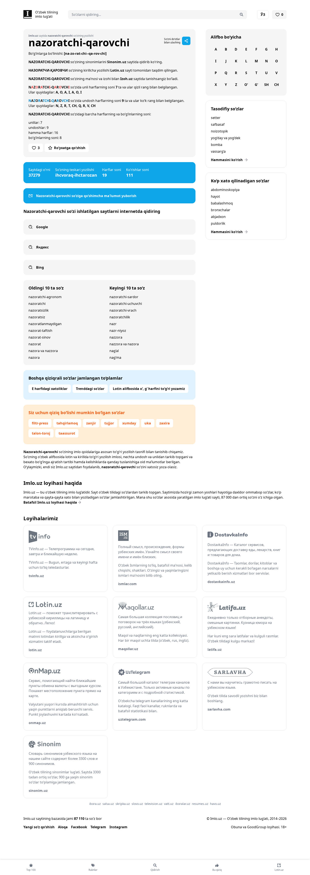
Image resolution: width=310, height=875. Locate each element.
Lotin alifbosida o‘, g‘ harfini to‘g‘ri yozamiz (149, 388)
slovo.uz (137, 804)
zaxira (164, 423)
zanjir (91, 423)
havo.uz (215, 804)
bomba (216, 144)
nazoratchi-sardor (123, 297)
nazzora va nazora (124, 344)
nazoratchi (37, 303)
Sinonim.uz (116, 62)
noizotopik (219, 131)
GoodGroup (256, 827)
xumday (129, 423)
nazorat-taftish (40, 330)
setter (215, 117)
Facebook (79, 827)
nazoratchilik (119, 317)
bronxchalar (220, 210)
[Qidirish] (241, 14)
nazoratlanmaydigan (45, 323)
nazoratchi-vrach (122, 310)
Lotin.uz (117, 70)
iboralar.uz (182, 804)
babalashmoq (222, 203)
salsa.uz (108, 804)
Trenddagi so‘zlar (90, 388)
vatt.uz (169, 804)
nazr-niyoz (117, 330)
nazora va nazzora (43, 350)
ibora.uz (95, 804)
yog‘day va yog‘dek (225, 138)
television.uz (153, 804)
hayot (215, 196)
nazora (34, 357)
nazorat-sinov (39, 337)
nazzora (115, 337)
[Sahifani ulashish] (186, 41)
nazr (113, 323)
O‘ (246, 84)
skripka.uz (123, 804)
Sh (266, 84)
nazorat (34, 344)
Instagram (118, 827)
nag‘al (114, 350)
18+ (284, 827)
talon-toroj (41, 433)
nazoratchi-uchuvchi (125, 303)
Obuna (236, 827)
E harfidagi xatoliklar (49, 388)
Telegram (98, 827)
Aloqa (63, 827)
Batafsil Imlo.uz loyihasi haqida (50, 502)
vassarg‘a (218, 151)
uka (147, 423)
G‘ (256, 84)
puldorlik (218, 223)
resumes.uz (200, 804)
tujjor (109, 423)
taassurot (67, 433)
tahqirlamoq (67, 423)
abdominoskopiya (225, 189)
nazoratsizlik (38, 310)
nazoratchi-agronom (45, 297)
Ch (276, 84)
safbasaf (218, 124)
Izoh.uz (126, 78)
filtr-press (40, 423)
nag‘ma (115, 357)
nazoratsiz (36, 317)
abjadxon (218, 216)
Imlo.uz (62, 467)
